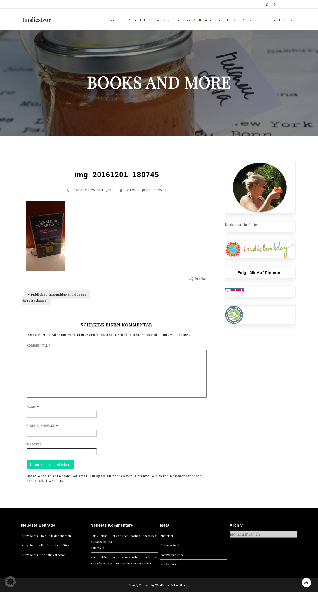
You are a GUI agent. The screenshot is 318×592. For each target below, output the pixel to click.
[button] (10, 581)
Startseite (116, 19)
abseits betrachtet (265, 19)
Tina (132, 190)
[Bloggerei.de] (234, 289)
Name (33, 407)
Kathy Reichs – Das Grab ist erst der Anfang (123, 563)
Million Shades (180, 585)
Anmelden (167, 535)
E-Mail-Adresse (42, 425)
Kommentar (39, 345)
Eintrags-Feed (169, 545)
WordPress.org (170, 564)
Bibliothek (137, 19)
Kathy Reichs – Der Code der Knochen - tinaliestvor (124, 535)
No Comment (156, 190)
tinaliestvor (36, 19)
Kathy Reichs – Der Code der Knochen (46, 535)
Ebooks (160, 19)
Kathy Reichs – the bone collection (43, 555)
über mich (233, 19)
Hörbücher (182, 19)
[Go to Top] (306, 582)
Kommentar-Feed (172, 555)
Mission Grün (210, 19)
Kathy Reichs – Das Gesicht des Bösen (46, 545)
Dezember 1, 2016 (101, 190)
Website (34, 444)
